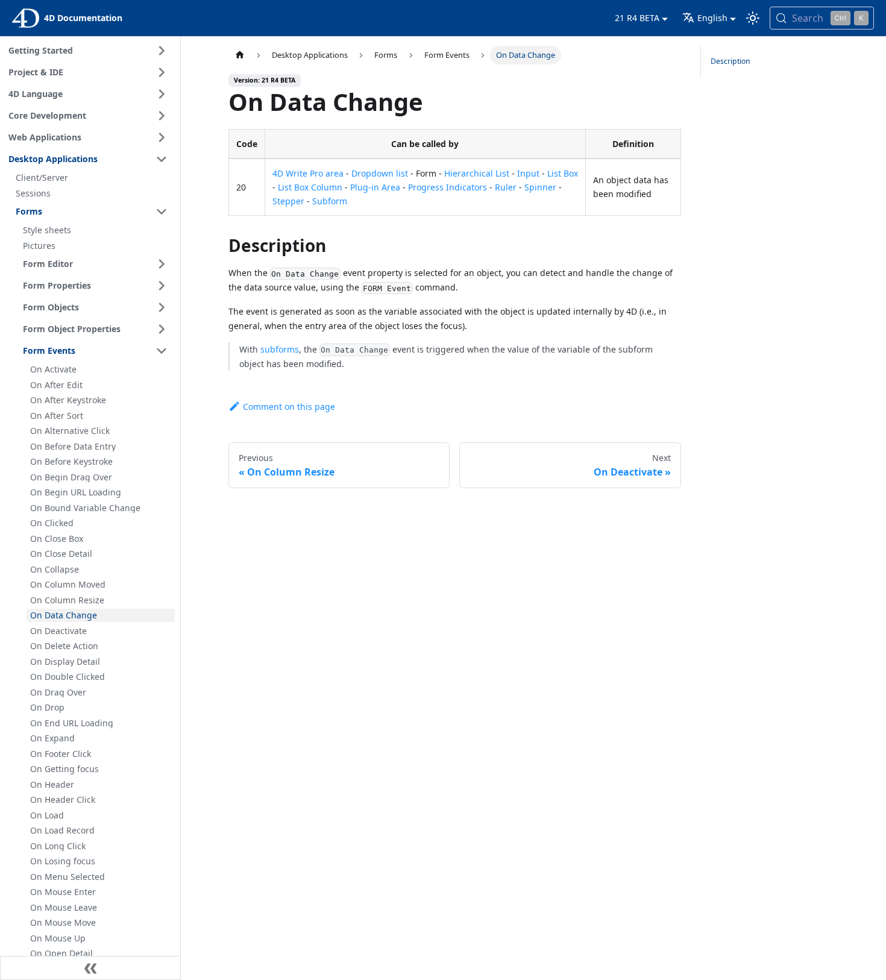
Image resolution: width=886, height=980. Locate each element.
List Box (562, 173)
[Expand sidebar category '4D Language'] (161, 94)
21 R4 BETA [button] (637, 18)
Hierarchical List (476, 173)
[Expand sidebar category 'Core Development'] (161, 115)
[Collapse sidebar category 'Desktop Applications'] (161, 159)
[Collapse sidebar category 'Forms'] (161, 211)
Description (730, 61)
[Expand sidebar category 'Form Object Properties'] (161, 329)
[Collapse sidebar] (90, 968)
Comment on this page (289, 406)
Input (528, 173)
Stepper (288, 201)
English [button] (712, 18)
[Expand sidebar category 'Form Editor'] (161, 264)
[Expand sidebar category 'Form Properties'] (161, 285)
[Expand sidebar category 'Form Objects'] (161, 307)
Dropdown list (379, 173)
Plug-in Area (375, 187)
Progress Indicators (447, 187)
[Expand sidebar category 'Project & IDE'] (161, 72)
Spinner (540, 187)
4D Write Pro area (308, 173)
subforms (279, 349)
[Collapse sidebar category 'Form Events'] (161, 350)
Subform (329, 201)
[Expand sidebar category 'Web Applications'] (161, 137)
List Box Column (310, 187)
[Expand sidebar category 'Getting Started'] (161, 50)
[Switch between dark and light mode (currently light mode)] (752, 18)
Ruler (506, 187)
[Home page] (239, 55)
